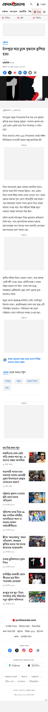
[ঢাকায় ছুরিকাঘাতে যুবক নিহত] (37, 563)
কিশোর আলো (24, 626)
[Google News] (37, 651)
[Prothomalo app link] (14, 665)
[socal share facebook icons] (5, 74)
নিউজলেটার (33, 681)
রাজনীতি (22, 12)
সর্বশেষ (5, 12)
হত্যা (7, 387)
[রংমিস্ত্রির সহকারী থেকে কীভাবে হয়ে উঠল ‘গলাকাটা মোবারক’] (37, 580)
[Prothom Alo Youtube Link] (32, 650)
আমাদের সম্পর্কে (11, 677)
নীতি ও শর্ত (9, 681)
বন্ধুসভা (20, 631)
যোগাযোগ (21, 681)
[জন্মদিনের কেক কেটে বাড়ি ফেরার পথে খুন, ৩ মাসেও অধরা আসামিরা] (37, 459)
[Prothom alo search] (31, 4)
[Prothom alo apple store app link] (33, 665)
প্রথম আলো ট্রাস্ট (9, 631)
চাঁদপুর (7, 381)
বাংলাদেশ (13, 12)
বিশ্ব (29, 12)
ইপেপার (40, 631)
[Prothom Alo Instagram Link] (25, 650)
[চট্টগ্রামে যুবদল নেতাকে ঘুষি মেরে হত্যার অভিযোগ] (37, 499)
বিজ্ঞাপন (24, 677)
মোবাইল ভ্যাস (26, 636)
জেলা (5, 42)
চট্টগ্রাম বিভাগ (32, 381)
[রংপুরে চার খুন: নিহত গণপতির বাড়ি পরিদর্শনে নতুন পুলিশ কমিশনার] (37, 598)
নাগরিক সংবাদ (11, 626)
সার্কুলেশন (35, 677)
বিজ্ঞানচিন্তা (36, 626)
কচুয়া (19, 381)
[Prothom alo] (13, 4)
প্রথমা (16, 636)
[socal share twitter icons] (10, 74)
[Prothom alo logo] (24, 621)
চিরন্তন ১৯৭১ (30, 631)
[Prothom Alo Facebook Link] (11, 650)
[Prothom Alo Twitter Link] (18, 650)
